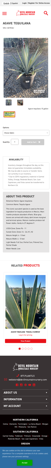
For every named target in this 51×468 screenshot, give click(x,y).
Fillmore (27, 436)
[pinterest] (25, 385)
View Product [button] (25, 341)
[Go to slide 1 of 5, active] (20, 349)
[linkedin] (34, 385)
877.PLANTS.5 (28, 375)
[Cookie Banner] (25, 457)
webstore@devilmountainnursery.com (28, 379)
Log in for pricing (25, 335)
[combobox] (6, 3)
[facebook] (17, 385)
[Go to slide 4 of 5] (28, 349)
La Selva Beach (35, 424)
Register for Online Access (39, 3)
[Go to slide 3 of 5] (25, 349)
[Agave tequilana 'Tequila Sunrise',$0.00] (25, 302)
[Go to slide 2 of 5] (22, 349)
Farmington (22, 424)
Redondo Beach (14, 439)
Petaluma (22, 427)
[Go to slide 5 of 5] (31, 349)
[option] (14, 3)
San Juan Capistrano (30, 439)
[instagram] (21, 385)
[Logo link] (4, 14)
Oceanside (36, 436)
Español (15, 3)
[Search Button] (46, 12)
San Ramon (32, 427)
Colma (5, 424)
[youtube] (29, 385)
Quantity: (6, 142)
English (6, 3)
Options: (6, 127)
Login (24, 3)
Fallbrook (19, 436)
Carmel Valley (8, 436)
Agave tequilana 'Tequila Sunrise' (25, 332)
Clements (13, 424)
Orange (44, 436)
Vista (41, 439)
